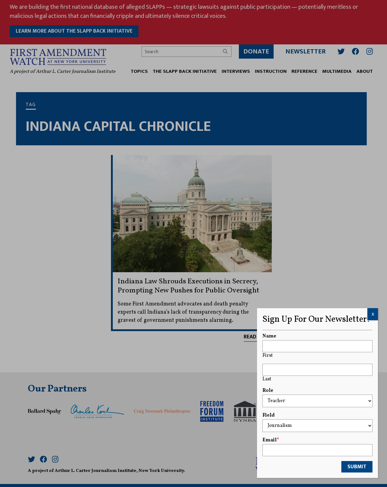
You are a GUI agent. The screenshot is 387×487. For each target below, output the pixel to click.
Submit (356, 466)
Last (266, 379)
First (267, 355)
